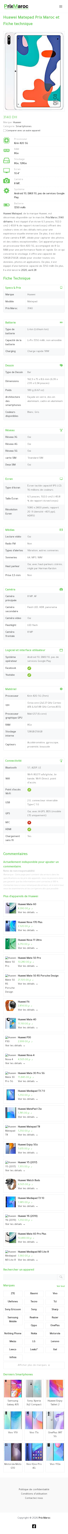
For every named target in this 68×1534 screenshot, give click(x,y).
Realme (34, 1317)
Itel (55, 1349)
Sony (34, 1309)
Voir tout (61, 1286)
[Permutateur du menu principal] (60, 6)
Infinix (13, 1357)
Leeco (12, 1349)
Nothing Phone (12, 1333)
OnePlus (55, 1325)
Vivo (55, 1293)
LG (33, 1341)
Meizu (13, 1341)
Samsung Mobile (13, 1319)
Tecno (34, 1301)
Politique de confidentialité (34, 1490)
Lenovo (55, 1341)
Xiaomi (34, 1293)
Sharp (55, 1309)
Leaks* (34, 1349)
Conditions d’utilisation (34, 1494)
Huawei (33, 896)
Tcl (55, 1301)
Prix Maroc (44, 1518)
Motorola (55, 1333)
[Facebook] (34, 1526)
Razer (55, 1317)
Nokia (34, 1333)
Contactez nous (34, 1498)
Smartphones (24, 126)
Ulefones (13, 1301)
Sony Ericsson (13, 1309)
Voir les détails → (28, 912)
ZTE (13, 1293)
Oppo (34, 1325)
